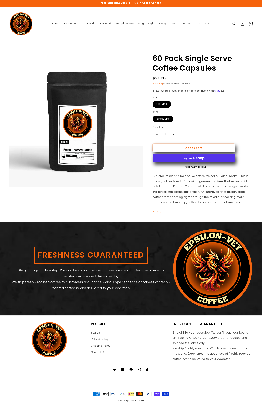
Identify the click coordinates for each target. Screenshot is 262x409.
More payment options (193, 167)
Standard (162, 118)
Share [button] (160, 212)
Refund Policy (99, 339)
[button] (234, 24)
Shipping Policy (100, 345)
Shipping (158, 84)
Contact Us (98, 352)
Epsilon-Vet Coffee (135, 401)
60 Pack (161, 104)
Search (95, 332)
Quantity (158, 127)
